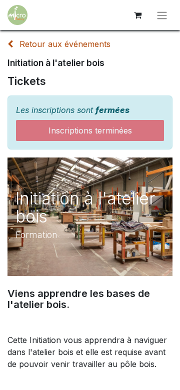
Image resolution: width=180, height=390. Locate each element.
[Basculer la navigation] (162, 15)
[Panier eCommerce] (138, 15)
